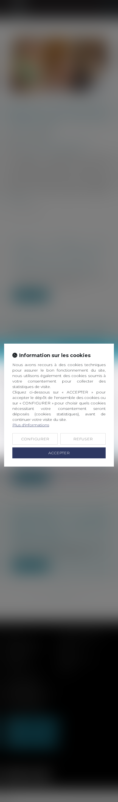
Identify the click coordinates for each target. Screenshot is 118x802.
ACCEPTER (59, 452)
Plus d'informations (30, 424)
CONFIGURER (35, 438)
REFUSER (83, 438)
